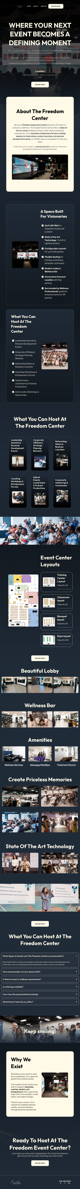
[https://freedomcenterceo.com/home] (15, 1182)
